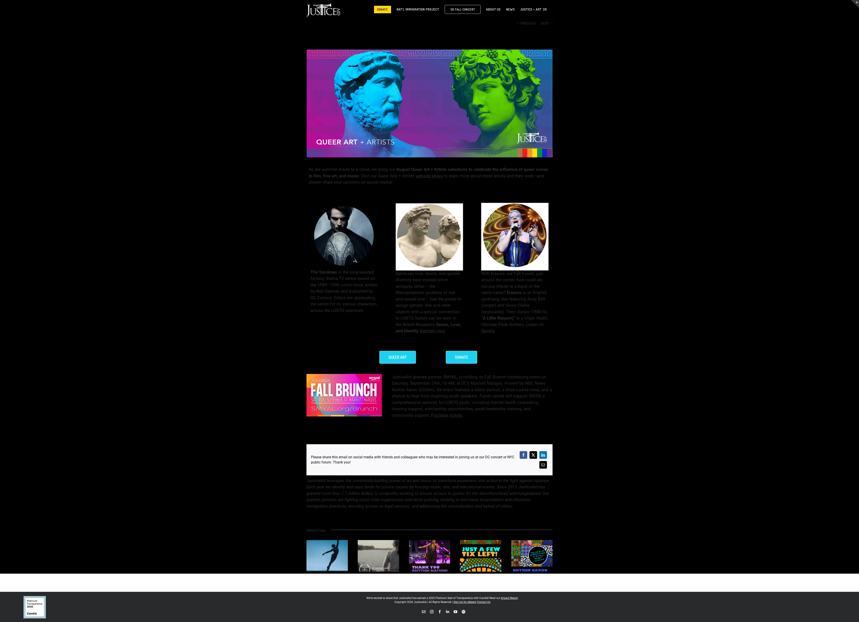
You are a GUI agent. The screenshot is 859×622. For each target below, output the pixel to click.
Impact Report (509, 598)
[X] (533, 455)
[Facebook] (523, 455)
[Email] (543, 465)
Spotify (487, 330)
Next (545, 23)
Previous (528, 23)
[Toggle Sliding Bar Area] (855, 4)
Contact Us (483, 602)
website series (429, 175)
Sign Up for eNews (464, 602)
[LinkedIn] (543, 455)
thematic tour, (432, 330)
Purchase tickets (446, 415)
